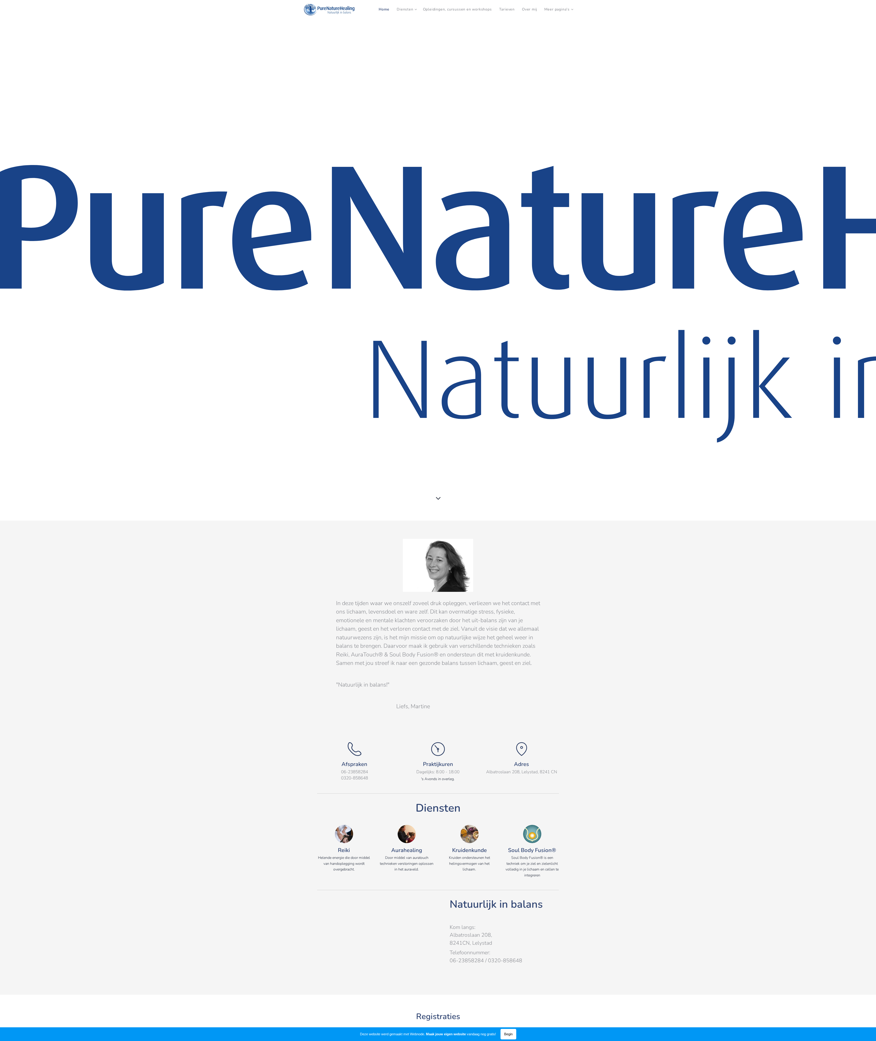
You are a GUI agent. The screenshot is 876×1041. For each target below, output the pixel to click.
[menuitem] (385, 9)
